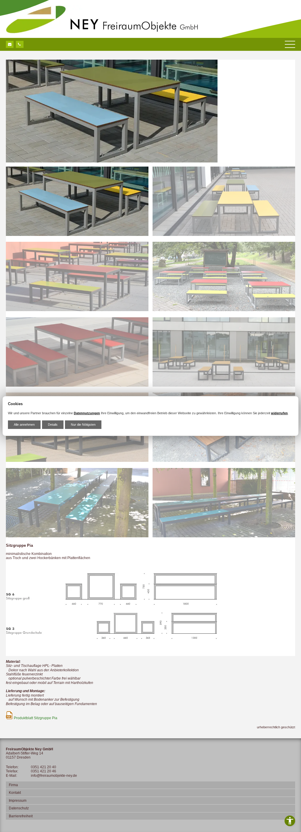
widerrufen (279, 413)
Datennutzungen (87, 413)
